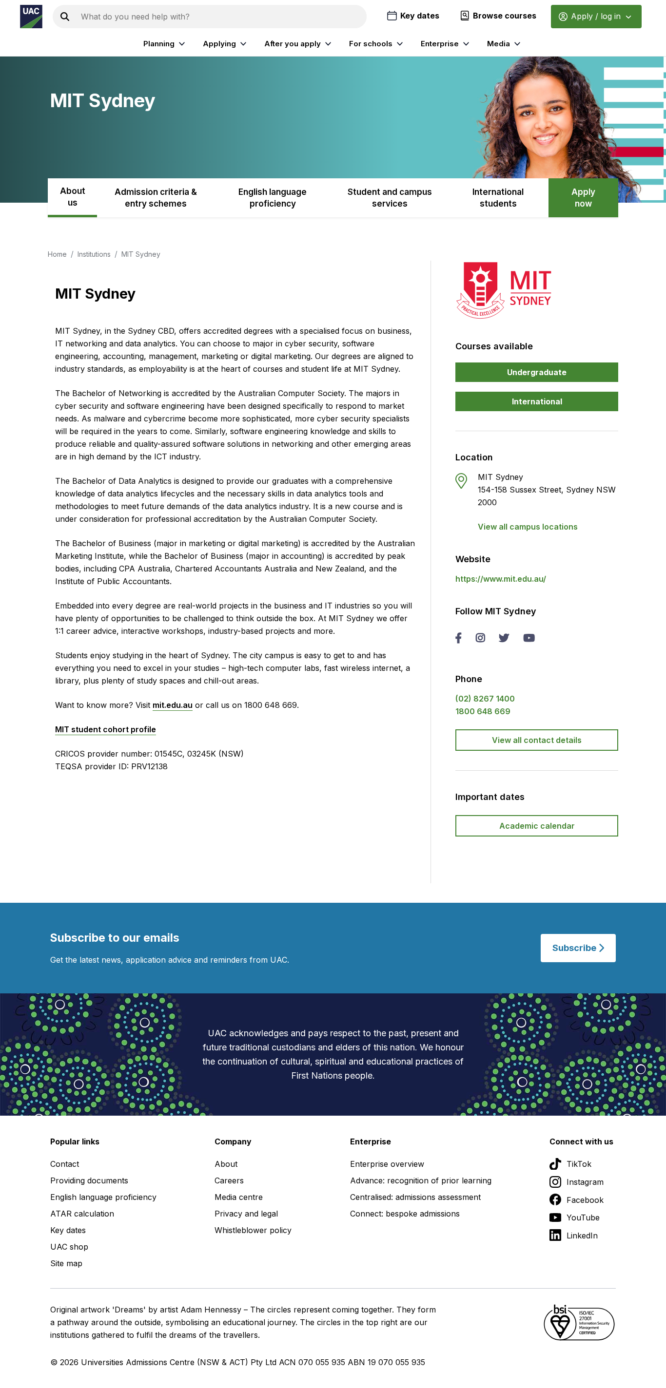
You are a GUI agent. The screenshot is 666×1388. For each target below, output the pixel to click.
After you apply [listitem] (292, 43)
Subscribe (575, 948)
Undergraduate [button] (537, 372)
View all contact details (537, 740)
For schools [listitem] (370, 43)
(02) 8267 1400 (485, 699)
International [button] (537, 401)
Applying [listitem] (219, 43)
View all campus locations (528, 527)
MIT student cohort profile (105, 729)
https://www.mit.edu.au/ (500, 579)
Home (57, 254)
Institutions (94, 254)
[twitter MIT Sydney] (504, 639)
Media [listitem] (498, 43)
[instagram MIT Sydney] (480, 639)
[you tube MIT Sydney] (529, 639)
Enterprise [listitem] (440, 43)
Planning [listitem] (159, 43)
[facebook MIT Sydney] (458, 639)
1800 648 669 (482, 711)
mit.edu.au (173, 705)
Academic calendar (537, 826)
